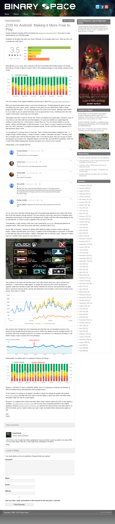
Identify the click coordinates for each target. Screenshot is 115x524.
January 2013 (83, 281)
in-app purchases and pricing (60, 101)
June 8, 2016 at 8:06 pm (20, 436)
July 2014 (82, 250)
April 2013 (82, 272)
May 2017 (82, 213)
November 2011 (84, 297)
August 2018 (83, 191)
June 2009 (82, 348)
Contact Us (37, 14)
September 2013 (84, 261)
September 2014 (84, 244)
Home (7, 14)
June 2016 (82, 227)
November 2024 (84, 185)
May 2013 (82, 269)
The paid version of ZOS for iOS (23, 404)
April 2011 (82, 317)
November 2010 (84, 320)
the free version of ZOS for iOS (29, 406)
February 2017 (84, 216)
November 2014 (84, 239)
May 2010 (82, 328)
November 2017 (84, 199)
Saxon (8, 21)
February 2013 (84, 278)
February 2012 (84, 295)
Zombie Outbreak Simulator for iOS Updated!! (94, 158)
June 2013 (82, 267)
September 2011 (84, 303)
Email (7, 484)
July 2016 (82, 225)
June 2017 (82, 211)
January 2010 (83, 337)
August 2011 (83, 306)
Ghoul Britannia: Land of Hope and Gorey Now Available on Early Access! (94, 161)
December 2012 (84, 283)
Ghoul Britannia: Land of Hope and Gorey (91, 26)
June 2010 (82, 325)
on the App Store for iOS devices (93, 123)
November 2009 (84, 339)
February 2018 (84, 194)
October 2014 (83, 241)
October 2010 (83, 323)
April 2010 (82, 331)
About (25, 14)
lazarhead (16, 433)
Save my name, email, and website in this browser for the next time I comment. (32, 500)
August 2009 (83, 342)
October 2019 (83, 188)
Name (7, 478)
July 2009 (82, 345)
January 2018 (83, 196)
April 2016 (82, 233)
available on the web (97, 130)
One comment (68, 21)
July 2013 (82, 264)
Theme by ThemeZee (105, 512)
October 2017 (83, 202)
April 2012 (82, 289)
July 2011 (82, 309)
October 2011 (83, 300)
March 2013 (83, 275)
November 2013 (84, 258)
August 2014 (83, 247)
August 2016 (83, 222)
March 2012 (83, 292)
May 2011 (82, 314)
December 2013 (84, 255)
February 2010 (84, 334)
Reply (8, 444)
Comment (9, 459)
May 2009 (82, 351)
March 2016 (83, 236)
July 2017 (82, 208)
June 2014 (82, 253)
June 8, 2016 (15, 21)
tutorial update (19, 66)
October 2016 (83, 219)
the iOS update (13, 395)
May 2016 (82, 230)
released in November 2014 (48, 33)
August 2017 (83, 205)
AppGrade (50, 223)
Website (8, 491)
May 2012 (82, 286)
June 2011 (82, 311)
